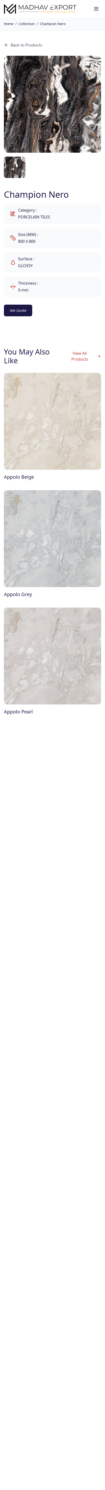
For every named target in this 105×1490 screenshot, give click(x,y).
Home (8, 23)
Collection (27, 23)
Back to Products (26, 45)
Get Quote (18, 310)
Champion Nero (53, 23)
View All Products (79, 356)
